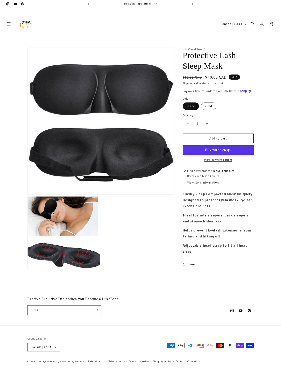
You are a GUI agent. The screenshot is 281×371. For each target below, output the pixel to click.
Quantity (188, 115)
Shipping (188, 83)
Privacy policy (117, 361)
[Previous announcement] (88, 4)
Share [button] (191, 264)
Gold (208, 106)
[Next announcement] (192, 4)
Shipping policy (162, 361)
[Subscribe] (96, 310)
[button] (8, 24)
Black (191, 106)
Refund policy (96, 361)
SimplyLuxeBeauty (48, 361)
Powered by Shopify (72, 361)
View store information (203, 182)
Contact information (187, 361)
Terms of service (139, 361)
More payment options (218, 160)
